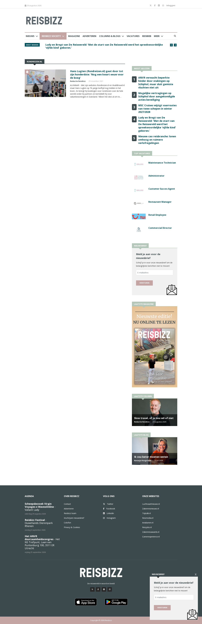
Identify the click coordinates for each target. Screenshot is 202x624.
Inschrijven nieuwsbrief (74, 518)
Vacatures (133, 36)
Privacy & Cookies (72, 527)
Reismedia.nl (147, 518)
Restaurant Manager (159, 201)
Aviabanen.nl (147, 522)
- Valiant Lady (40, 506)
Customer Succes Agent (161, 188)
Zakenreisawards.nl (150, 532)
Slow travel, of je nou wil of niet (154, 418)
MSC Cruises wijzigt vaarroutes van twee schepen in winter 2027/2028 (157, 109)
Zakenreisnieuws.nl (150, 508)
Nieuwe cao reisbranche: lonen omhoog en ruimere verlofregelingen (157, 140)
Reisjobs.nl (147, 527)
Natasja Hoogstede (142, 460)
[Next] (175, 45)
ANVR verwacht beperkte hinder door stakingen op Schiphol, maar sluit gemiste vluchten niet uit (103, 46)
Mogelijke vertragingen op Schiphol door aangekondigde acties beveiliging (156, 96)
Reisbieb (146, 36)
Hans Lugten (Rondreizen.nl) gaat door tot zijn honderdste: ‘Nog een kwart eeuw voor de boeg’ (97, 74)
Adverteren (89, 36)
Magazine (74, 36)
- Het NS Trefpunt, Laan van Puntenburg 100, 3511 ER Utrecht (42, 542)
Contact (67, 504)
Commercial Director (160, 227)
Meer (157, 36)
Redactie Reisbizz (78, 81)
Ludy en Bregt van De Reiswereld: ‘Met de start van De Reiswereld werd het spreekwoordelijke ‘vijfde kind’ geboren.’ (157, 124)
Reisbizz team (70, 513)
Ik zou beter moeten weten (151, 456)
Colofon (67, 522)
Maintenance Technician (162, 162)
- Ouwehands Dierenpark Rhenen (39, 523)
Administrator (156, 175)
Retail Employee (157, 214)
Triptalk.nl (146, 513)
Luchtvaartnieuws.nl (151, 504)
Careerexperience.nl (151, 536)
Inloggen (170, 5)
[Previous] (171, 45)
